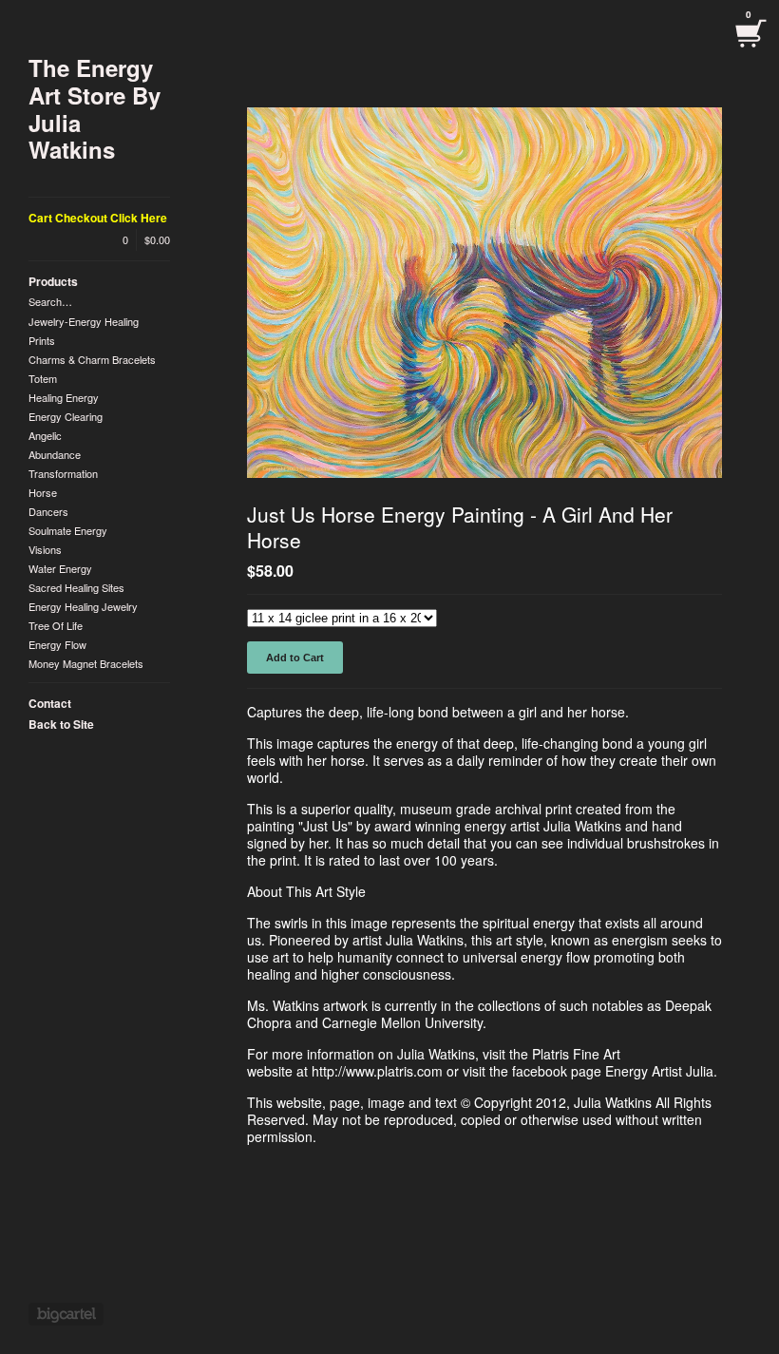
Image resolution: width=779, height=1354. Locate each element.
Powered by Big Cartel (66, 1314)
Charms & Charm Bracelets (92, 359)
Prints (41, 340)
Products (53, 281)
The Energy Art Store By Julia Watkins (94, 108)
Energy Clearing (65, 416)
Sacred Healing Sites (76, 587)
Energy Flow (57, 644)
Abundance (54, 454)
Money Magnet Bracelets (85, 663)
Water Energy (60, 568)
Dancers (48, 511)
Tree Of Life (55, 625)
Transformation (63, 473)
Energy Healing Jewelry (83, 606)
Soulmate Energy (67, 530)
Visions (45, 549)
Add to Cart (295, 657)
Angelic (45, 435)
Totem (42, 378)
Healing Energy (63, 397)
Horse (42, 492)
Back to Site (61, 724)
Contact (49, 703)
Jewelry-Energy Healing (83, 321)
